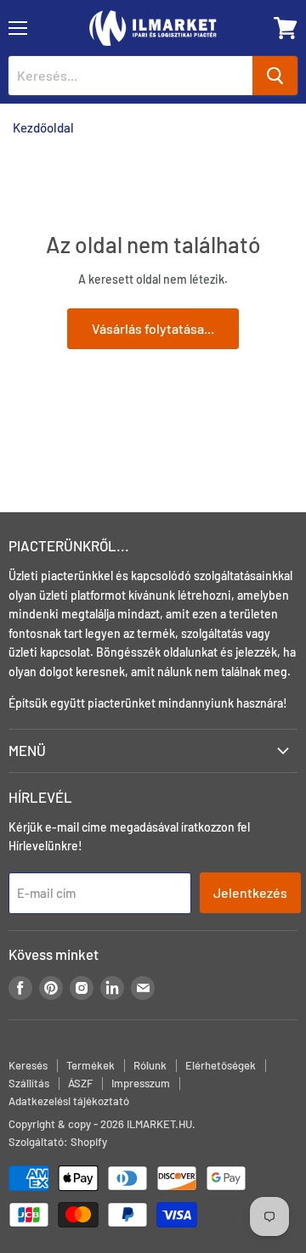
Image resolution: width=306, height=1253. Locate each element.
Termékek (90, 1065)
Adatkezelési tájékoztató (68, 1101)
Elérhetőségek (220, 1065)
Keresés (28, 1065)
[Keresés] (275, 75)
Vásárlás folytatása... (153, 328)
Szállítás (28, 1083)
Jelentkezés (250, 892)
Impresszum (140, 1083)
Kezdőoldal (43, 127)
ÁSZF (80, 1083)
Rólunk (150, 1065)
